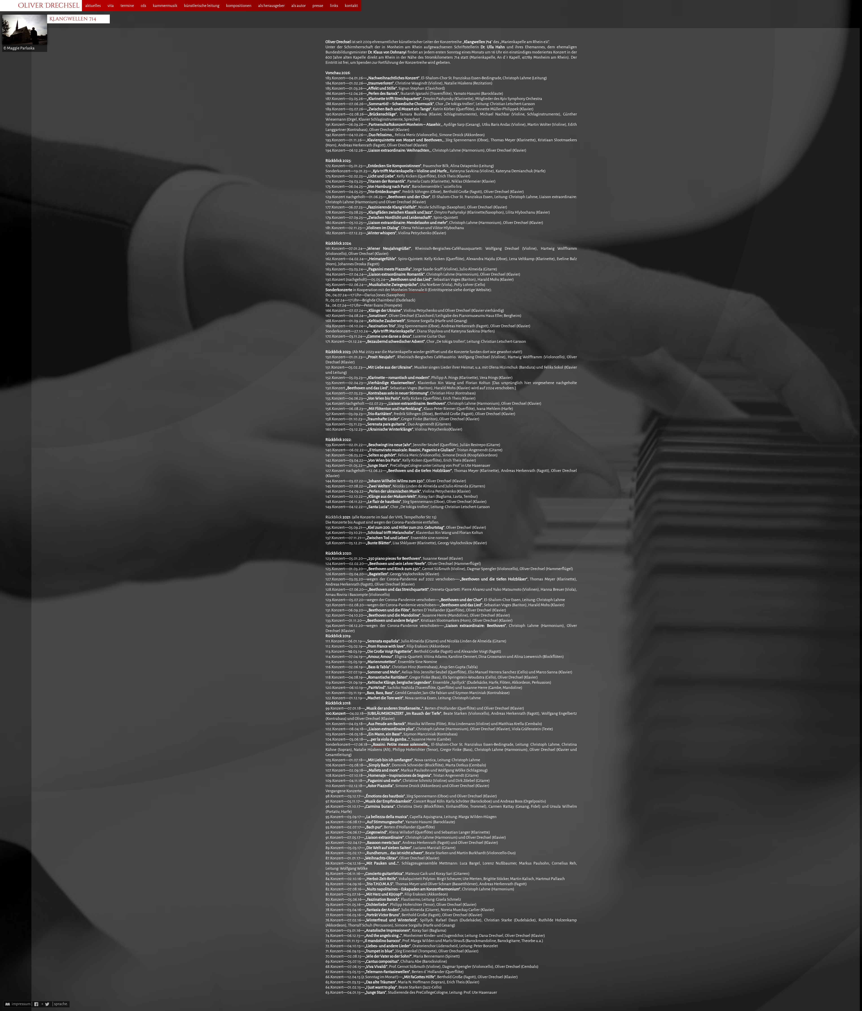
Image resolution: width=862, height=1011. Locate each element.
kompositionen (238, 6)
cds (143, 6)
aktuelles (93, 6)
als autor (298, 6)
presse (317, 6)
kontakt (351, 6)
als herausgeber (271, 6)
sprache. (61, 1004)
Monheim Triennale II (409, 290)
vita (111, 6)
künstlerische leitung (201, 6)
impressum (21, 1004)
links (334, 6)
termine (127, 6)
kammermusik (165, 6)
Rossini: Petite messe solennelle (400, 744)
